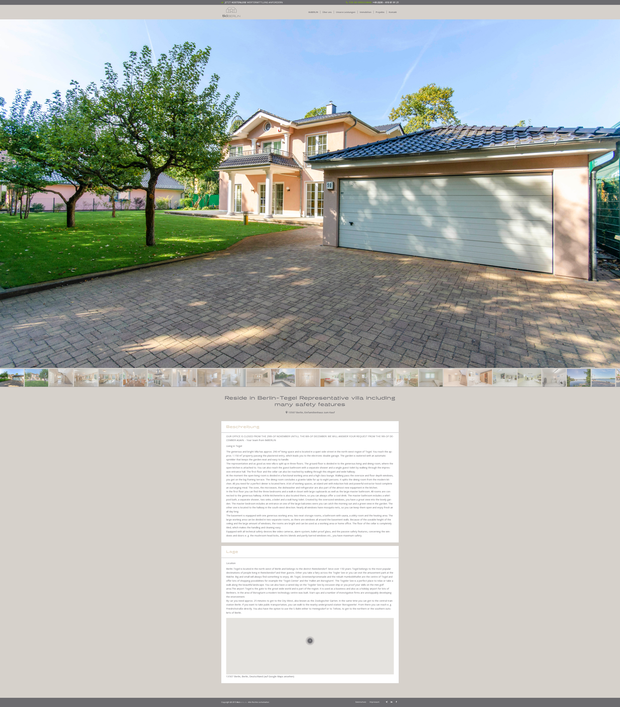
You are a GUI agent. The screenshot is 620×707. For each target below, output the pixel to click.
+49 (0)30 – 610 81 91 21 (386, 2)
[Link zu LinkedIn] (391, 701)
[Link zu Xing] (386, 701)
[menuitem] (313, 12)
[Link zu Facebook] (396, 701)
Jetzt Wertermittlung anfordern (254, 2)
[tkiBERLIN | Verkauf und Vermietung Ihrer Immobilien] (231, 12)
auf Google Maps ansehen (278, 676)
